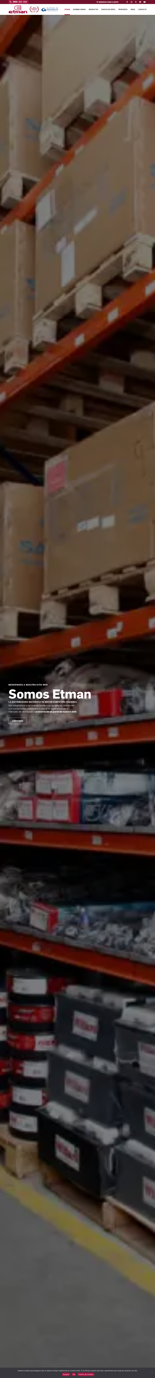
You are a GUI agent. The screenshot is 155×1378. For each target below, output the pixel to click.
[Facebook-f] (127, 2)
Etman (67, 9)
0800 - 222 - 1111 (20, 1)
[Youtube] (145, 2)
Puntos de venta (108, 9)
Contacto (142, 9)
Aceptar (66, 1374)
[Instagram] (131, 2)
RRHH (133, 9)
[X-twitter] (136, 2)
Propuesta (123, 9)
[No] (152, 1373)
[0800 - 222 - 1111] (10, 2)
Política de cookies (86, 1374)
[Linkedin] (140, 2)
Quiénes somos (79, 9)
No (74, 1374)
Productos (93, 9)
